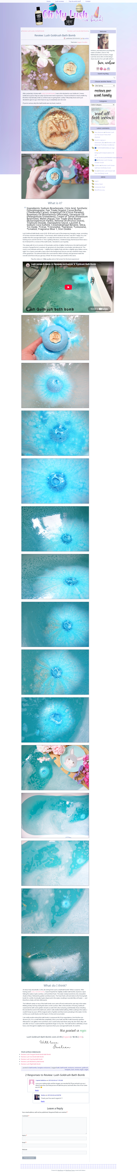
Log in (96, 181)
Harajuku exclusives (44, 1068)
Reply (37, 1090)
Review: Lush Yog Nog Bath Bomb (31, 1059)
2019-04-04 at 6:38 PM (54, 1095)
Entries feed (99, 184)
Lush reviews (59, 1)
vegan (82, 1069)
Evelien (87, 38)
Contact (88, 1)
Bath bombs (33, 1068)
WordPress (60, 1170)
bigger (79, 42)
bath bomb (63, 1068)
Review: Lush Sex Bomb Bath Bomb (32, 1057)
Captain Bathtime (41, 1080)
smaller (85, 42)
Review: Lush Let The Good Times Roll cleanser (104, 134)
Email (24, 1142)
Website (24, 1149)
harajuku (68, 1069)
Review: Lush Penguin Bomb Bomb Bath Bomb (36, 1054)
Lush (72, 1069)
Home (49, 1)
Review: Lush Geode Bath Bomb (77, 31)
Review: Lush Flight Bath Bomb (31, 1064)
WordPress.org (99, 190)
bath (58, 1068)
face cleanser (99, 132)
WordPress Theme (70, 1170)
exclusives (78, 1068)
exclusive (71, 1068)
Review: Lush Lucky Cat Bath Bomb (33, 31)
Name (24, 1135)
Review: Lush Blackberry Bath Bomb (32, 1061)
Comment (25, 1116)
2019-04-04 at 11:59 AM (55, 1080)
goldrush (85, 1068)
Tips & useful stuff (75, 1)
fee (96, 171)
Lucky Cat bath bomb (48, 93)
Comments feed (100, 187)
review (77, 1069)
